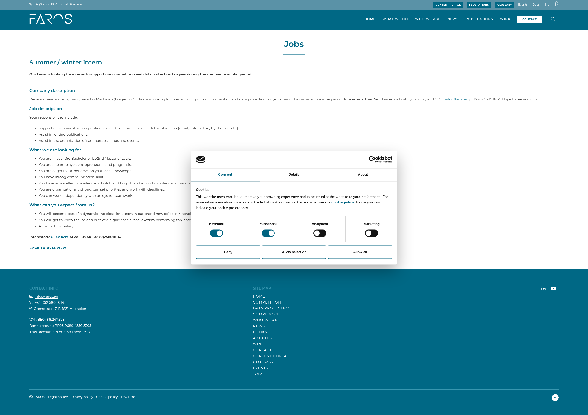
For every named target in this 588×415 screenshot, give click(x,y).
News (453, 19)
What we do (395, 19)
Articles (262, 338)
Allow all (360, 252)
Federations (479, 4)
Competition (267, 302)
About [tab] (363, 175)
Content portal (448, 4)
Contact (262, 350)
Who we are (428, 19)
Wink (505, 19)
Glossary (504, 4)
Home (370, 19)
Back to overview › (49, 248)
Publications (479, 19)
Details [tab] (294, 175)
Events (523, 4)
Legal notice (58, 397)
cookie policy (342, 202)
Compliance (266, 314)
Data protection (272, 308)
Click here (60, 237)
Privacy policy (82, 397)
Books (260, 332)
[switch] (268, 233)
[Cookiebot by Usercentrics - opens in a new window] (372, 159)
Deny (228, 252)
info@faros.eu (73, 4)
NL (547, 4)
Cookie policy (107, 397)
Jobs (536, 4)
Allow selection (294, 252)
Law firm (128, 397)
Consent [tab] (225, 175)
